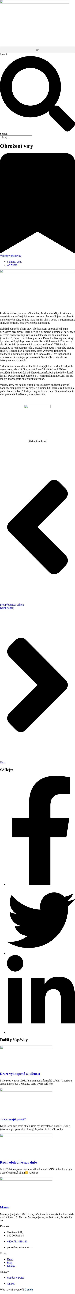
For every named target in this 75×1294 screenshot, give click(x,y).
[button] (37, 49)
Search (4, 54)
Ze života (12, 264)
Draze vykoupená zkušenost (20, 1074)
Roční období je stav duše (18, 1162)
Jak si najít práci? (13, 1119)
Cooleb (29, 1289)
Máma (4, 1207)
